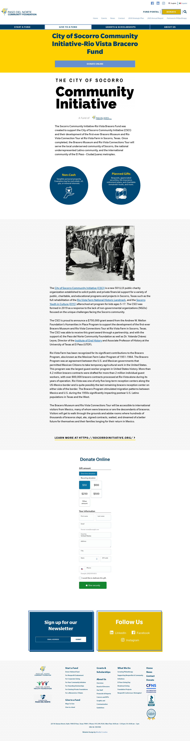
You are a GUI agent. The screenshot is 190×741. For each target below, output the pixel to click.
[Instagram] (163, 3)
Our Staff (100, 690)
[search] (185, 11)
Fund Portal (151, 12)
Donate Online (95, 64)
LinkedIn (120, 633)
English (173, 3)
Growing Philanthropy (125, 672)
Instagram (132, 640)
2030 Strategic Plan (136, 18)
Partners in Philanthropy (177, 18)
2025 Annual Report (155, 18)
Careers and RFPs (103, 697)
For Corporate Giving (72, 679)
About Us (170, 27)
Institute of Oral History (88, 340)
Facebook (143, 633)
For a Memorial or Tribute (74, 693)
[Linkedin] (158, 3)
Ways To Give (69, 704)
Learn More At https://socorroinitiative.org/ (94, 437)
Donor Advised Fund (72, 672)
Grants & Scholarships (121, 27)
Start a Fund (22, 27)
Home (95, 18)
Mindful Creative (102, 732)
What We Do (124, 668)
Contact (121, 18)
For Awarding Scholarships (74, 686)
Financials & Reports (104, 693)
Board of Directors (103, 686)
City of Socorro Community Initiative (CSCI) (80, 287)
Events (104, 18)
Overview (100, 683)
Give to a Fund (68, 27)
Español (184, 3)
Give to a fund (70, 707)
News (112, 18)
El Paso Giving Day (124, 682)
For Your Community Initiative (75, 682)
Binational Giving (123, 686)
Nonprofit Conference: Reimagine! (130, 693)
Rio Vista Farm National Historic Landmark (101, 299)
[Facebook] (152, 3)
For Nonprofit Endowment (74, 675)
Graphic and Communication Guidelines (102, 704)
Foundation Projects (125, 689)
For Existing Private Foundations (76, 689)
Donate (171, 12)
